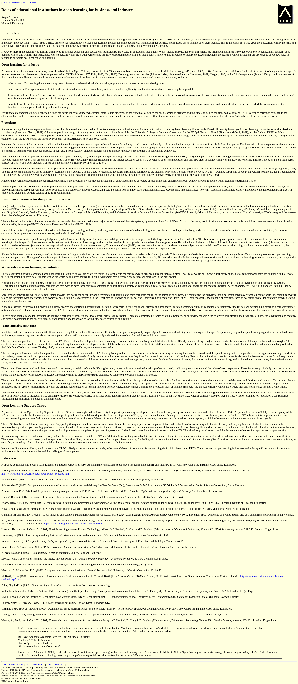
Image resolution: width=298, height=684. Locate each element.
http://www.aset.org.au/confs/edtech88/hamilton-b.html (73, 523)
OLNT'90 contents (11, 2)
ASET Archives (55, 664)
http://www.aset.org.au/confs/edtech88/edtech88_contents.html (35, 473)
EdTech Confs (29, 2)
